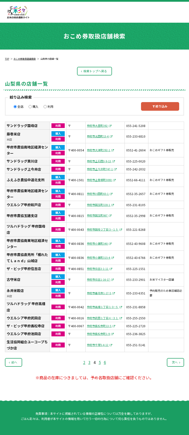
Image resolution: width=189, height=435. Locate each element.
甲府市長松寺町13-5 (99, 326)
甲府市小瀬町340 (97, 243)
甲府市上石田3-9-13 (99, 161)
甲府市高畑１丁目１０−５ (103, 307)
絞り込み (161, 106)
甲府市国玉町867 (97, 215)
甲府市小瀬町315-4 (98, 257)
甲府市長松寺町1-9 (98, 334)
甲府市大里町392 (97, 125)
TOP (7, 58)
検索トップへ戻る (95, 71)
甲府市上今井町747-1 (100, 169)
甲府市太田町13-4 (98, 136)
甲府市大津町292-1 (98, 150)
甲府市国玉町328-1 (98, 205)
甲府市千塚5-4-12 (98, 345)
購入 (35, 106)
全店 (20, 106)
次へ (175, 362)
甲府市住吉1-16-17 (98, 279)
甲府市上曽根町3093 (99, 180)
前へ (14, 362)
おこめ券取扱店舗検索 (25, 58)
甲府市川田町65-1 (98, 194)
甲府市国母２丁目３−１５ (103, 229)
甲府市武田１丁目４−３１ (103, 318)
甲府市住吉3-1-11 (98, 269)
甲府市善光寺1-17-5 (99, 293)
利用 (50, 106)
